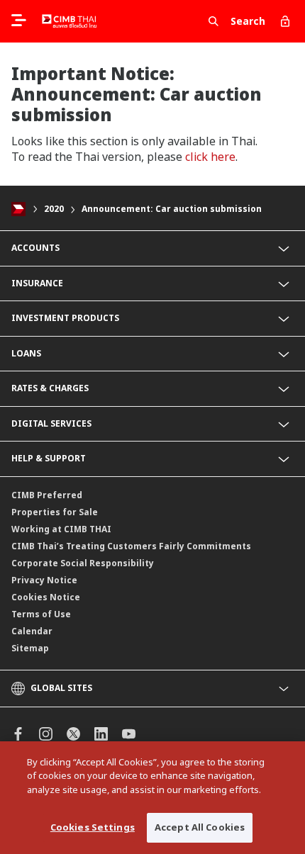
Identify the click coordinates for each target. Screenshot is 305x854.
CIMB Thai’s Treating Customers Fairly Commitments (131, 546)
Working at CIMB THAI (61, 529)
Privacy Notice (44, 580)
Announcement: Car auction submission (172, 209)
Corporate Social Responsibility (82, 563)
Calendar (31, 631)
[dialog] (152, 797)
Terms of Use (41, 614)
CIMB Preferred (46, 495)
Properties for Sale (54, 512)
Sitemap (30, 648)
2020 (54, 209)
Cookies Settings (92, 827)
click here (210, 156)
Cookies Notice (45, 597)
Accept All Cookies (200, 827)
